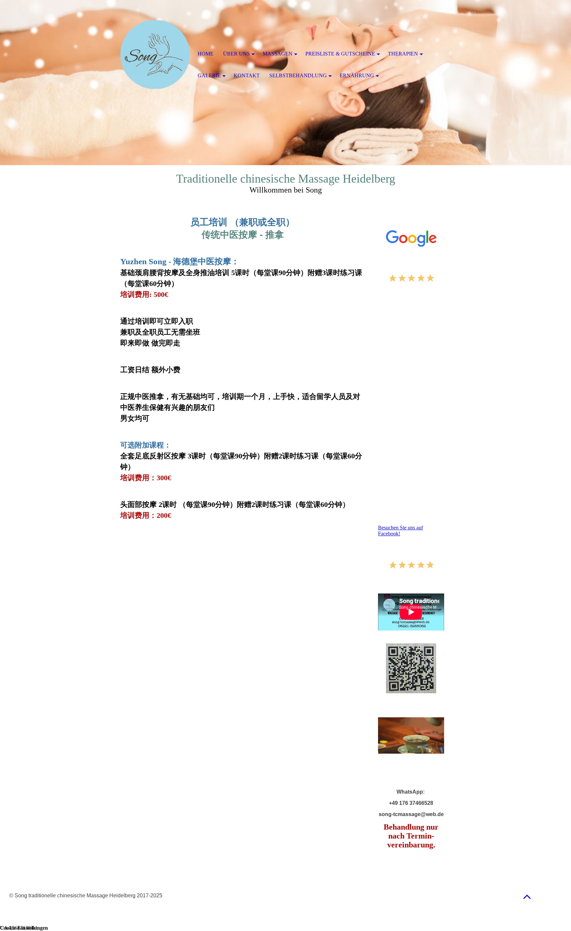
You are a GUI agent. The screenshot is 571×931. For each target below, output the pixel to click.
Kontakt (247, 75)
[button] (527, 896)
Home (205, 53)
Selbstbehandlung (298, 75)
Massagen (277, 53)
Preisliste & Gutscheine (340, 53)
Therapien (403, 53)
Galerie (209, 75)
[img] (155, 54)
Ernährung (357, 75)
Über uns (236, 53)
